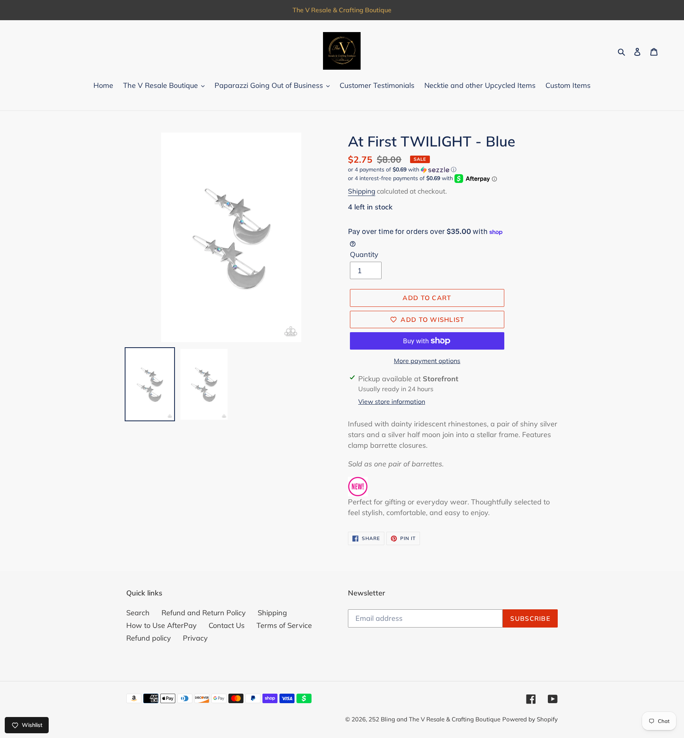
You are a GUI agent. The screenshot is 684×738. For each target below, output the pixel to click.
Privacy (195, 638)
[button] (402, 169)
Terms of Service (284, 625)
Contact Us (227, 625)
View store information (391, 401)
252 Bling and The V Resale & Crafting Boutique (434, 719)
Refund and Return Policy (204, 612)
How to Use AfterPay (161, 625)
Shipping (361, 191)
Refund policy (148, 638)
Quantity (364, 254)
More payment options (427, 361)
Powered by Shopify (530, 719)
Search (138, 612)
